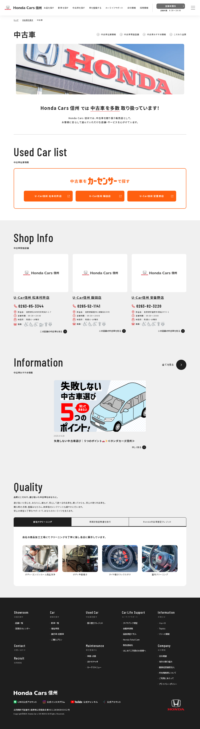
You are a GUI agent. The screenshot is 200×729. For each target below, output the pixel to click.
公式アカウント (114, 701)
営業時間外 (170, 6)
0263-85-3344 (31, 306)
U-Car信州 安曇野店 (152, 196)
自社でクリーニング (42, 521)
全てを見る (168, 364)
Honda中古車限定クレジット (157, 521)
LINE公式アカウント (27, 701)
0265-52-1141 (88, 306)
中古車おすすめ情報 (156, 34)
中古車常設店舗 (131, 34)
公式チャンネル (90, 701)
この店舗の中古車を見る (51, 331)
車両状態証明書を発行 (100, 521)
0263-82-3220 (149, 306)
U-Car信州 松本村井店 (48, 196)
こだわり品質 (180, 34)
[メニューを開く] (193, 8)
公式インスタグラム (56, 701)
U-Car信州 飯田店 (100, 196)
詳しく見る (136, 447)
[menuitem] (18, 623)
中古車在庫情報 (108, 34)
